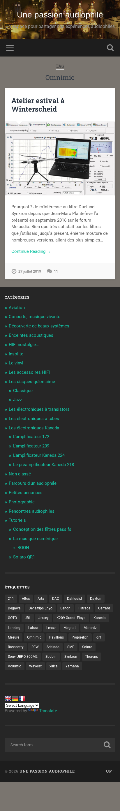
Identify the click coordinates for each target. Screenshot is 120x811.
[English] (8, 698)
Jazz (17, 399)
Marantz (90, 628)
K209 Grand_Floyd (71, 618)
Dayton (95, 599)
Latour (33, 628)
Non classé (20, 474)
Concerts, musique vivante (34, 316)
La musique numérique (35, 538)
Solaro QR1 (24, 557)
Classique (23, 390)
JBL (28, 618)
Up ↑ (110, 771)
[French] (22, 698)
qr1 (99, 637)
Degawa (14, 608)
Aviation (17, 307)
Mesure (13, 637)
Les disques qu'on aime (32, 381)
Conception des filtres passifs (42, 529)
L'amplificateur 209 (31, 446)
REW (35, 647)
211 (11, 599)
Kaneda (99, 618)
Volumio (14, 666)
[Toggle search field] (110, 48)
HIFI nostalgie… (24, 344)
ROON (23, 547)
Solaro (87, 647)
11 (56, 271)
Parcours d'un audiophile (33, 483)
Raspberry (16, 647)
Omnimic (34, 637)
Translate (48, 710)
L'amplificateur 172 (31, 436)
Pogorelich (80, 637)
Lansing (14, 628)
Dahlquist (74, 599)
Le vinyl (16, 363)
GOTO (12, 618)
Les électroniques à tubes (34, 418)
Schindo (53, 647)
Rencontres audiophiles (31, 511)
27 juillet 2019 (29, 271)
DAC (55, 599)
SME (70, 647)
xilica (54, 666)
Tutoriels (17, 520)
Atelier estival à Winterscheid (38, 105)
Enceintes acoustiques (31, 335)
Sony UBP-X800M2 (23, 657)
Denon (65, 608)
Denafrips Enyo (40, 608)
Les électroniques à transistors (39, 409)
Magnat (69, 628)
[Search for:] (60, 745)
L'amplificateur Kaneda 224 (39, 455)
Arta (41, 599)
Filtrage (84, 608)
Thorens (91, 657)
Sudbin (51, 657)
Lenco (51, 628)
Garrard (104, 608)
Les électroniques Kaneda (34, 428)
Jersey (43, 618)
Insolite (16, 354)
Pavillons (56, 637)
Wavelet (35, 666)
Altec (26, 599)
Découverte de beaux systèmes (39, 326)
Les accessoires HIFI (29, 372)
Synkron (70, 657)
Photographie (22, 502)
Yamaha (72, 666)
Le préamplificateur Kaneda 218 (43, 464)
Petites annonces (26, 492)
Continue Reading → (31, 251)
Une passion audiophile (60, 14)
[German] (15, 698)
